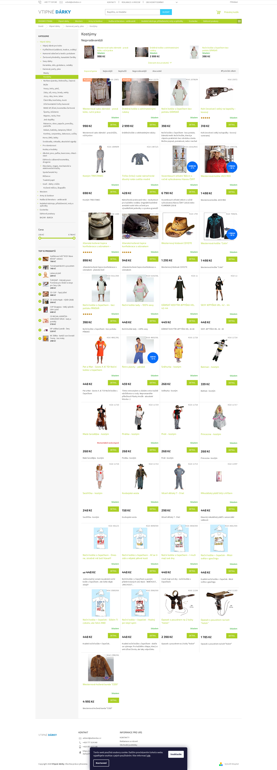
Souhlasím (176, 754)
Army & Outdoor (47, 195)
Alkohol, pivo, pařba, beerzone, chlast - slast (60, 154)
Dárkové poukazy (47, 213)
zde (148, 755)
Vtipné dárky (45, 41)
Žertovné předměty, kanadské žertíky (59, 57)
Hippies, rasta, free (51, 115)
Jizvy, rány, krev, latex (53, 96)
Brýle (45, 84)
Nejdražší (122, 71)
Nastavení (101, 763)
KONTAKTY (111, 2)
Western (43, 191)
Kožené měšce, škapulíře (54, 187)
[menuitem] (45, 21)
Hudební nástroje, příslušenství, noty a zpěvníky (56, 204)
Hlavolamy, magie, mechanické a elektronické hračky (57, 167)
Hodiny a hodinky (50, 149)
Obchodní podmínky (155, 2)
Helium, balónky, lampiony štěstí (57, 130)
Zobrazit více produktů (158, 62)
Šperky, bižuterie (51, 112)
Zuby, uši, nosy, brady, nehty (56, 92)
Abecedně (157, 71)
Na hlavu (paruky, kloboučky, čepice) (59, 80)
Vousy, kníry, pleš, (51, 88)
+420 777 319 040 (90, 742)
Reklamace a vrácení (131, 2)
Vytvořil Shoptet (232, 764)
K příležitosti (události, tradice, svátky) (59, 49)
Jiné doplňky (49, 119)
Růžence (46, 176)
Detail (113, 124)
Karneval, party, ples (52, 69)
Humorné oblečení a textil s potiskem (59, 53)
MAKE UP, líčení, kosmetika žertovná (59, 108)
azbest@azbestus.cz (92, 738)
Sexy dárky (47, 61)
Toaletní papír (49, 180)
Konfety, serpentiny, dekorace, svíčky (60, 133)
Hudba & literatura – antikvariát (53, 199)
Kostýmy (47, 76)
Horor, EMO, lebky (50, 137)
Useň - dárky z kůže (51, 184)
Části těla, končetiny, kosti (55, 100)
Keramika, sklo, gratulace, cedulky (58, 65)
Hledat (166, 12)
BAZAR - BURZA (46, 217)
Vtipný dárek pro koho (52, 45)
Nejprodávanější (139, 71)
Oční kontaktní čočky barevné (56, 104)
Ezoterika (44, 209)
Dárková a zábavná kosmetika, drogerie (56, 161)
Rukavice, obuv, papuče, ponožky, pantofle (58, 125)
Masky (46, 73)
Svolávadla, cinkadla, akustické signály (59, 141)
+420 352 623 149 (90, 746)
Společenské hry (50, 172)
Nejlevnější (107, 71)
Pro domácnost (49, 145)
